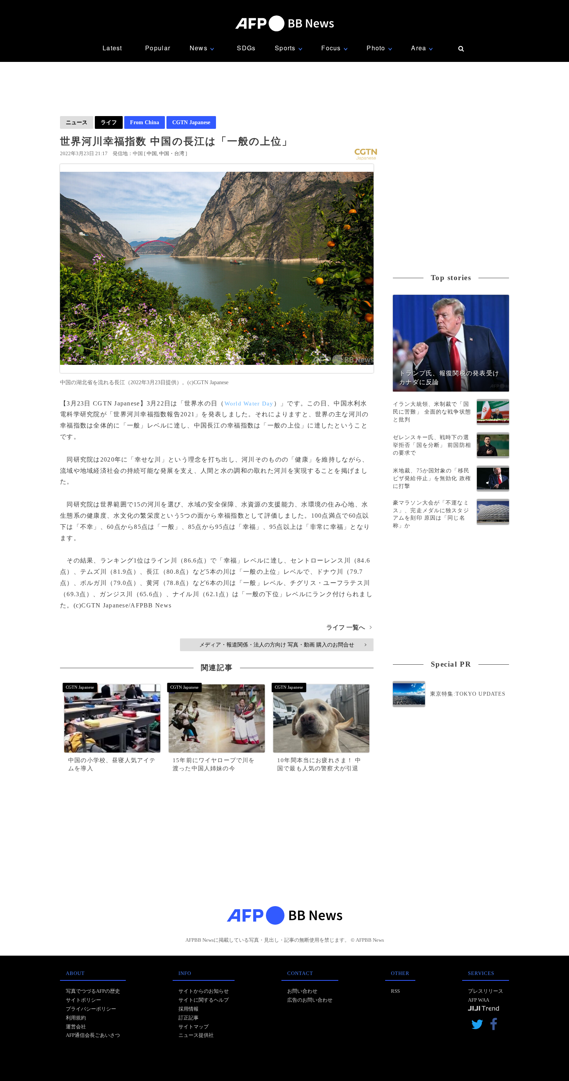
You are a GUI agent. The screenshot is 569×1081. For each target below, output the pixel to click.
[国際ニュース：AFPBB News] (284, 23)
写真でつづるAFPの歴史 (93, 991)
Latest (112, 47)
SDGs (246, 47)
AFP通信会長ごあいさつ (93, 1035)
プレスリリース (485, 991)
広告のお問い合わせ (309, 1000)
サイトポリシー (83, 1000)
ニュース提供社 (196, 1035)
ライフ (109, 122)
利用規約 (76, 1018)
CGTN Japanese (191, 122)
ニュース (76, 122)
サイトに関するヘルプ (203, 1000)
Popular (157, 47)
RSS (395, 991)
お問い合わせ (302, 991)
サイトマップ (193, 1027)
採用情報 (188, 1009)
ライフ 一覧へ (349, 627)
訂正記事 (188, 1018)
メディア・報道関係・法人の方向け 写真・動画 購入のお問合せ (282, 644)
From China (144, 122)
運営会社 (76, 1027)
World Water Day (249, 403)
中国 (152, 153)
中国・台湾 (171, 153)
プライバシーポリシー (91, 1009)
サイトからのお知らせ (203, 991)
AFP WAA (478, 1000)
